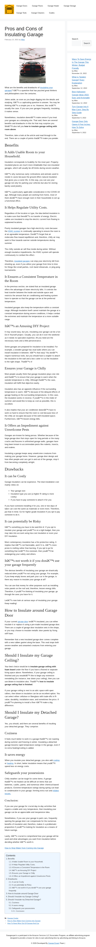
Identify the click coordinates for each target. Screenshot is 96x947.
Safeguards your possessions (23, 908)
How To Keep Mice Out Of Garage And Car (23, 923)
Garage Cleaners (37, 13)
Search (75, 39)
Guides (52, 13)
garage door (23, 621)
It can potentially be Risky (21, 885)
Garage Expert (53, 943)
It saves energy (18, 905)
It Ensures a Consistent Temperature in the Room (31, 867)
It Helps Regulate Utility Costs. (23, 865)
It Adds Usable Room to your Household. (27, 862)
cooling (56, 760)
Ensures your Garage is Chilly (23, 873)
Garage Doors (21, 6)
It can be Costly (18, 882)
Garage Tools (21, 13)
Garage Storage (70, 6)
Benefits (11, 859)
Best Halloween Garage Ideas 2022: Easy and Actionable (81, 95)
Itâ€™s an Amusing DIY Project (24, 870)
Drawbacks (12, 879)
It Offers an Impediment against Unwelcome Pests (31, 876)
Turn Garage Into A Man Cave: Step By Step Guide (80, 110)
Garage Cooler (12, 918)
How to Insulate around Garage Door (23, 893)
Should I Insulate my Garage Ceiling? (23, 896)
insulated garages (22, 261)
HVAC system (14, 231)
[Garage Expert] (9, 9)
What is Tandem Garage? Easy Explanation (79, 80)
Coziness (15, 903)
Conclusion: (20, 911)
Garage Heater (53, 6)
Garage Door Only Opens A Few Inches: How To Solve (81, 124)
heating (10, 763)
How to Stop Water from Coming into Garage (24, 848)
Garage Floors (37, 6)
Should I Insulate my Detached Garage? (24, 899)
